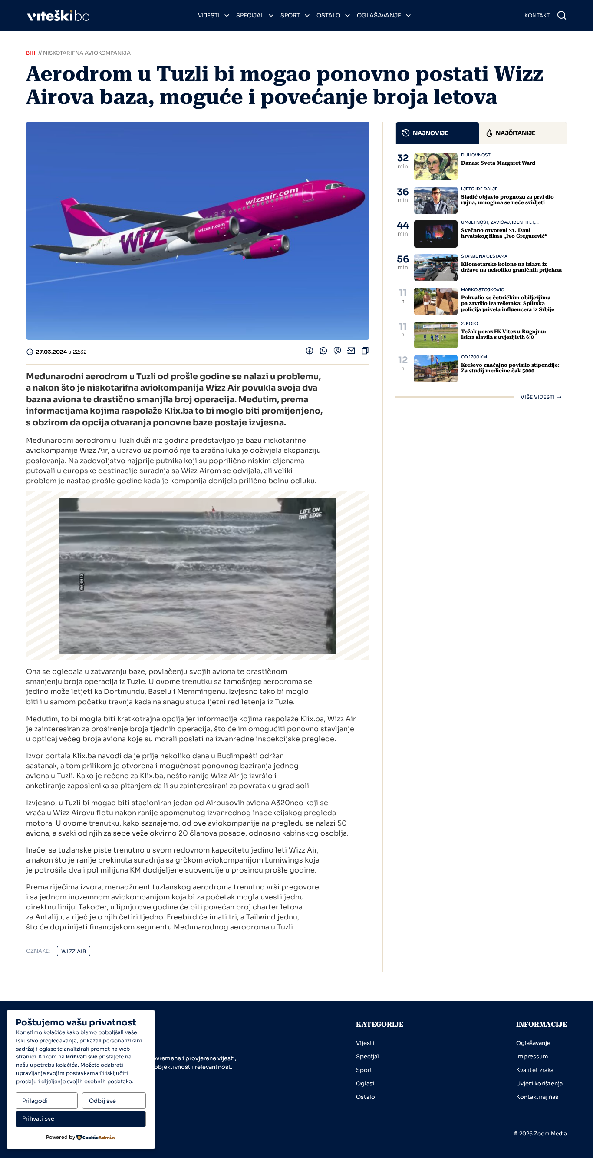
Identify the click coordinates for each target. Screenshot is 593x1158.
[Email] (351, 352)
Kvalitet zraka (534, 1070)
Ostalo (328, 15)
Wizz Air (73, 951)
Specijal (250, 15)
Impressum (532, 1056)
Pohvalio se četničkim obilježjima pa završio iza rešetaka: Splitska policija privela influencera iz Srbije (507, 303)
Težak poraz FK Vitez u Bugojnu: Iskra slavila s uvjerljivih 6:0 (503, 334)
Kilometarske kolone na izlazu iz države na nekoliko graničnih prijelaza (511, 267)
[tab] (437, 133)
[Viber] (337, 352)
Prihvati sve (38, 1118)
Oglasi (365, 1083)
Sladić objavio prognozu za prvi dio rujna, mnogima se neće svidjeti (507, 200)
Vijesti (209, 15)
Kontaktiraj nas (537, 1097)
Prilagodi (35, 1101)
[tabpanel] (481, 276)
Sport (290, 15)
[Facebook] (309, 352)
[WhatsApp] (323, 352)
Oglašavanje (379, 15)
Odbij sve (102, 1101)
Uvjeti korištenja (539, 1083)
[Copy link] (365, 352)
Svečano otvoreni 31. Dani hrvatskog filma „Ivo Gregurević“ (504, 233)
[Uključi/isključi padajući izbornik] (227, 15)
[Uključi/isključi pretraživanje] (562, 15)
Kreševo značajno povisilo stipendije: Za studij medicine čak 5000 (510, 368)
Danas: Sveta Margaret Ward (498, 163)
